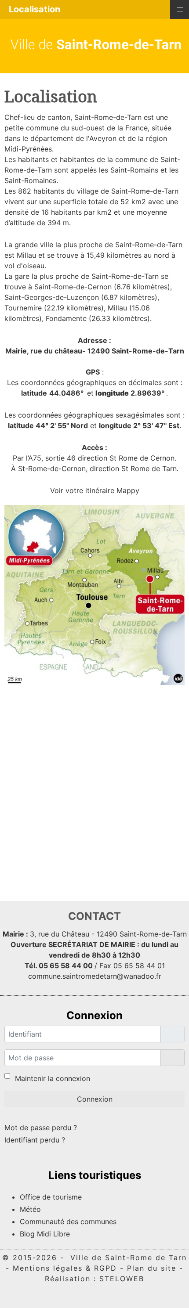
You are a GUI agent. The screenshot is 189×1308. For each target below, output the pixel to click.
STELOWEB (121, 1278)
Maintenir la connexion (52, 1078)
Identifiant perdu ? (34, 1139)
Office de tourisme (51, 1197)
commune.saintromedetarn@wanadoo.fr (94, 976)
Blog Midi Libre (45, 1233)
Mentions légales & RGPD (65, 1268)
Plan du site (151, 1268)
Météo (30, 1209)
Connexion (95, 1099)
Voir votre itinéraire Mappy (94, 490)
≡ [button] (179, 8)
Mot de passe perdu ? (40, 1127)
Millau (26, 255)
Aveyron (102, 138)
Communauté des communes (68, 1221)
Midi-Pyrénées (28, 148)
